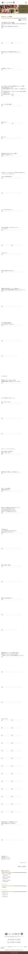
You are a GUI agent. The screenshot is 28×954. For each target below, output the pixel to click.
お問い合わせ (10, 946)
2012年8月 (4, 896)
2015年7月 (4, 894)
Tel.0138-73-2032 (14, 940)
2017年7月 (4, 893)
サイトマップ (16, 946)
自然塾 (3, 887)
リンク (22, 946)
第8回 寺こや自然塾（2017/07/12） (6, 874)
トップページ (4, 946)
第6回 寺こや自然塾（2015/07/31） (6, 878)
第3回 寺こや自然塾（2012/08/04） (6, 881)
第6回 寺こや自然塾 (22, 866)
